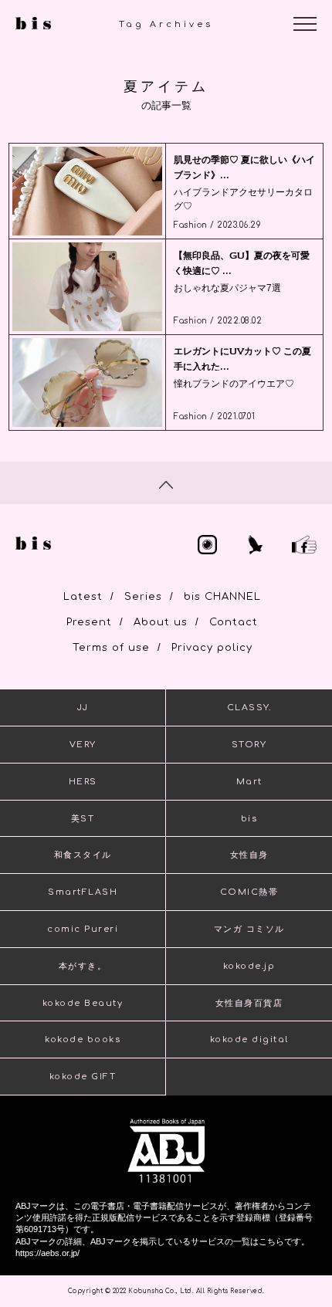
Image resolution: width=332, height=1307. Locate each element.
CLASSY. (249, 708)
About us (161, 622)
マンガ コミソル (249, 929)
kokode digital (249, 1039)
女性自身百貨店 (249, 1003)
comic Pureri (82, 929)
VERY (83, 745)
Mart (249, 782)
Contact (233, 622)
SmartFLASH (82, 892)
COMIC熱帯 (249, 892)
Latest (83, 596)
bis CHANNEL (222, 596)
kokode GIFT (83, 1077)
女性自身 (249, 855)
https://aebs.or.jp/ (47, 1253)
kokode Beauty (83, 1003)
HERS (83, 782)
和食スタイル (83, 855)
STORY (249, 745)
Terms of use (111, 647)
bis (249, 819)
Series (143, 596)
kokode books (82, 1039)
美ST (83, 819)
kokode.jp (249, 966)
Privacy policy (211, 647)
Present (89, 622)
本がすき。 (83, 966)
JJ (83, 708)
